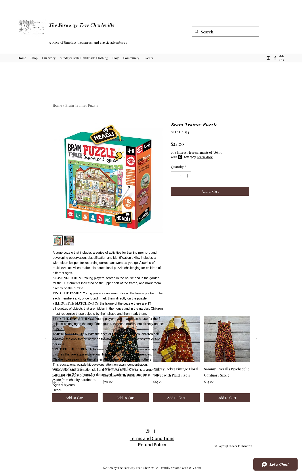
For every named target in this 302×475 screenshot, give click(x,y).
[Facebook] (275, 58)
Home (57, 105)
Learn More (205, 157)
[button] (281, 58)
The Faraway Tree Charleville (82, 25)
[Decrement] (175, 176)
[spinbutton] (181, 176)
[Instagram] (268, 58)
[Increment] (188, 176)
